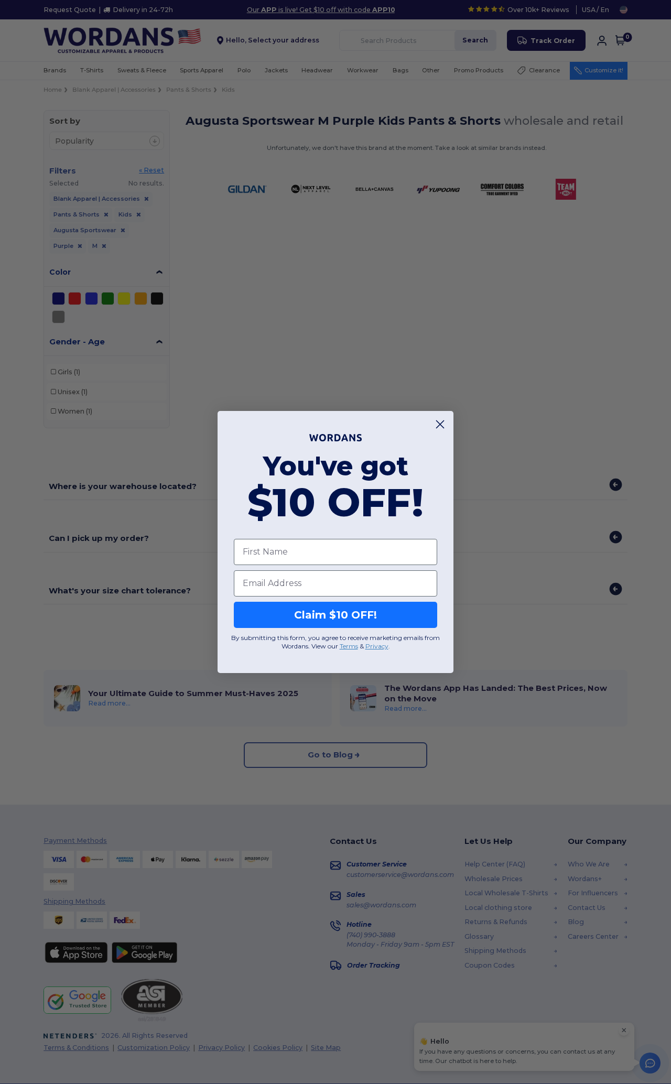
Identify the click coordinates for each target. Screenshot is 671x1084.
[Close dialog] (440, 424)
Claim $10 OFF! (335, 615)
